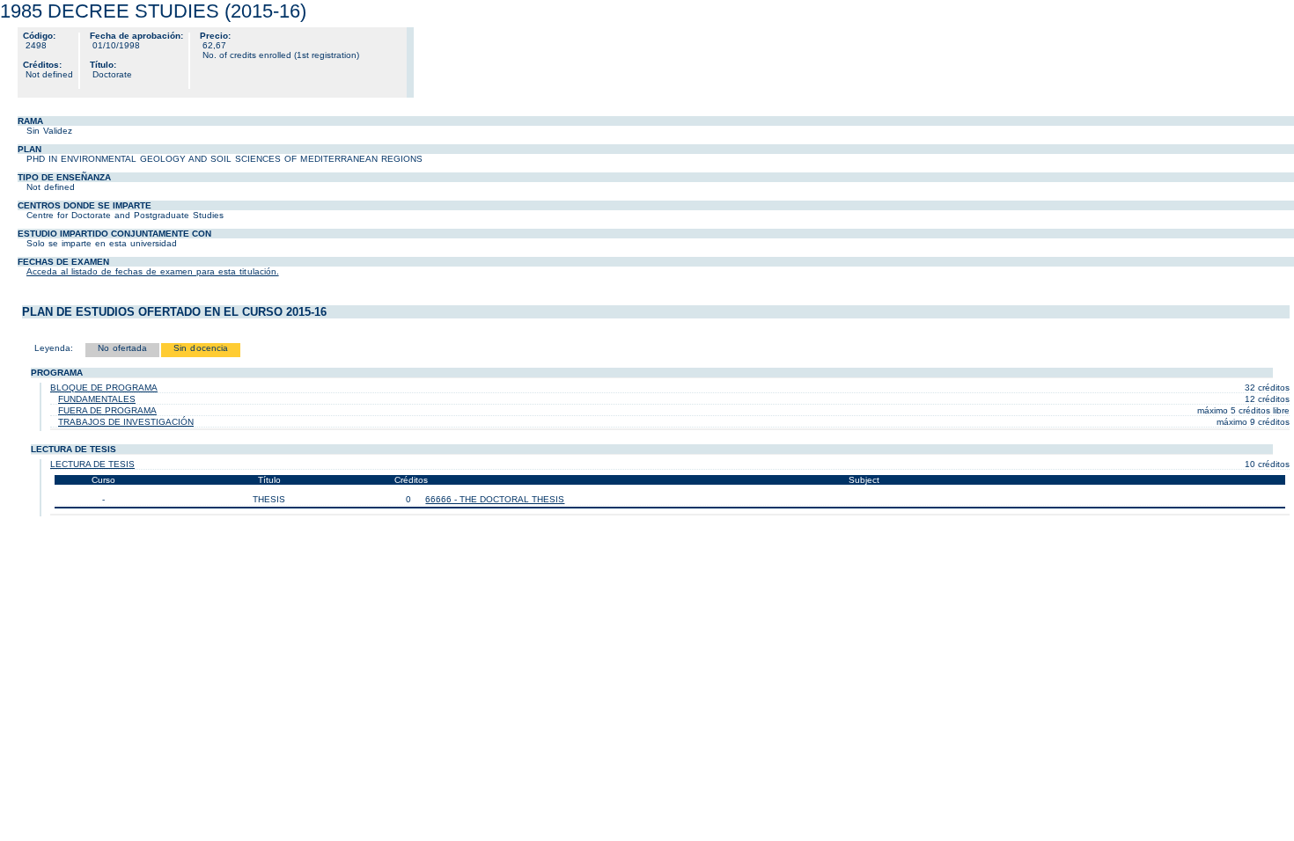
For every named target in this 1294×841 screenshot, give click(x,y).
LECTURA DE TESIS (92, 464)
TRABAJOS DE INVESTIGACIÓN (126, 422)
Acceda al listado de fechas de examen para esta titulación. (152, 271)
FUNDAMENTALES (97, 399)
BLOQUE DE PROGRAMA (104, 387)
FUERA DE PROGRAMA (107, 410)
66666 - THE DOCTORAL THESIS (494, 499)
